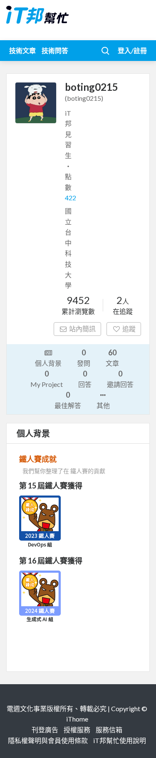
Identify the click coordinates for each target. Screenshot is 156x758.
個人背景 (48, 363)
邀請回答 (120, 378)
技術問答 (55, 50)
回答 (85, 378)
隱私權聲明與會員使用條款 (48, 740)
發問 (83, 357)
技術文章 (22, 50)
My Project (46, 378)
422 (70, 198)
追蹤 (129, 329)
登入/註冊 (132, 50)
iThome (77, 719)
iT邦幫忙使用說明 (119, 740)
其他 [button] (103, 405)
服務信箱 (109, 730)
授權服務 (77, 730)
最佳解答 (67, 399)
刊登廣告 (45, 730)
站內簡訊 (82, 329)
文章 (112, 357)
